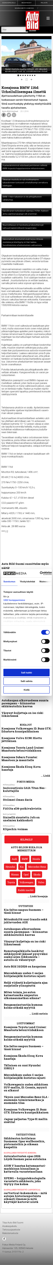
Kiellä (26, 689)
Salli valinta (26, 681)
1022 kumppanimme (14, 600)
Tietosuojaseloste (11, 1229)
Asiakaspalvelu (9, 1226)
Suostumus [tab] (9, 581)
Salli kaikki (26, 672)
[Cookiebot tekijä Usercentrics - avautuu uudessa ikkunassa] (40, 573)
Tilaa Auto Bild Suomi (12, 1222)
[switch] (45, 641)
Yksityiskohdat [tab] (27, 581)
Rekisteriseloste (10, 1233)
